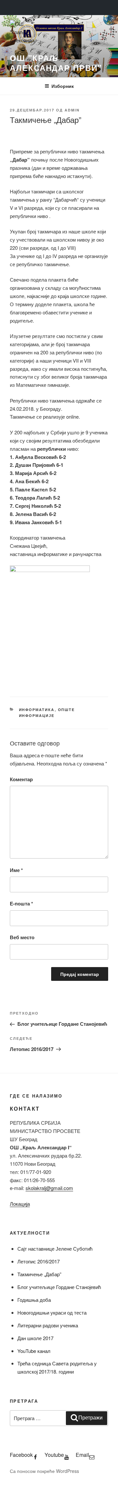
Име (16, 870)
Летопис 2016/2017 (38, 1261)
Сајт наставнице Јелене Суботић (54, 1248)
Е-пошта (21, 903)
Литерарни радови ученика (47, 1325)
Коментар (21, 779)
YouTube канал (33, 1350)
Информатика (37, 709)
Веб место (22, 937)
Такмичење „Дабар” (39, 1274)
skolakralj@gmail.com (49, 1187)
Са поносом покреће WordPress (44, 1471)
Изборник (62, 86)
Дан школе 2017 (35, 1338)
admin (72, 110)
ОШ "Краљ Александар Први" (56, 62)
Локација (20, 1203)
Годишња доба (34, 1299)
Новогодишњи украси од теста (52, 1312)
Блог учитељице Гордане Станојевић (59, 1286)
